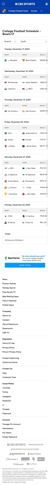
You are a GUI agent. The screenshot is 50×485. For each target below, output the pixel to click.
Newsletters (7, 428)
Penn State (31, 168)
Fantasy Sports (8, 288)
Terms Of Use (8, 343)
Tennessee (13, 194)
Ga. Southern (13, 111)
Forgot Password (9, 437)
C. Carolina (30, 216)
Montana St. (30, 181)
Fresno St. (29, 223)
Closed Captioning (10, 358)
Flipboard (6, 413)
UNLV (30, 89)
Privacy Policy (8, 347)
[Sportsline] (34, 453)
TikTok (5, 392)
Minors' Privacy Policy (11, 352)
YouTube (6, 388)
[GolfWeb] (32, 464)
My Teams (6, 433)
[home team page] (5, 60)
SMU (12, 168)
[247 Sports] (17, 453)
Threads (5, 409)
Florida (28, 140)
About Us (6, 315)
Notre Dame (31, 146)
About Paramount (10, 324)
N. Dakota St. (30, 175)
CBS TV (5, 333)
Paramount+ (7, 328)
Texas (29, 188)
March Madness (9, 301)
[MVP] (41, 458)
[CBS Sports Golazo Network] (25, 449)
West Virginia (31, 60)
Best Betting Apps (10, 296)
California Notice (9, 362)
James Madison (31, 82)
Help (4, 373)
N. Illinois (11, 223)
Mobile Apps (8, 305)
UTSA (10, 216)
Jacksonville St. (31, 133)
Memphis (13, 60)
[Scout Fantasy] (18, 464)
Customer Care (9, 377)
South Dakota (13, 181)
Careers (5, 320)
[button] (3, 4)
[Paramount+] (11, 458)
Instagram (6, 396)
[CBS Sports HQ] (36, 444)
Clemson (13, 188)
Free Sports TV (9, 292)
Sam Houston (31, 111)
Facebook (6, 401)
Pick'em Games (9, 283)
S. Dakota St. (12, 175)
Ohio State (31, 194)
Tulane (10, 140)
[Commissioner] (27, 458)
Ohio (10, 133)
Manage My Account (11, 424)
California (11, 89)
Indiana (12, 146)
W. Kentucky (13, 82)
